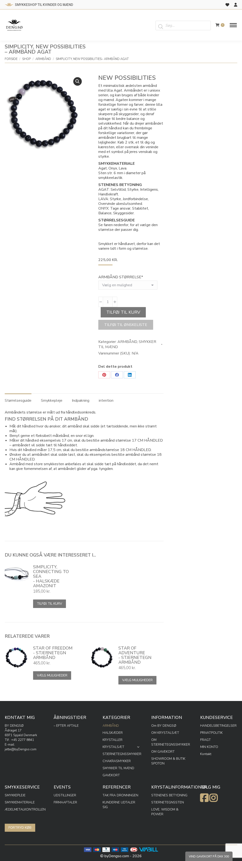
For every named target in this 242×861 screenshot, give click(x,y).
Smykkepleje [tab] (51, 400)
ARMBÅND (127, 341)
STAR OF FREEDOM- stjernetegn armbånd (53, 653)
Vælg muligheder (52, 675)
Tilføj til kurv (123, 312)
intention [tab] (106, 400)
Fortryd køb (20, 827)
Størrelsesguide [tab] (18, 400)
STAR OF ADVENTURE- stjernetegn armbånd (134, 655)
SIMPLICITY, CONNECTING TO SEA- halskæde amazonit (51, 576)
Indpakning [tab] (80, 400)
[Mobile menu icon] (233, 25)
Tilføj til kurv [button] (49, 603)
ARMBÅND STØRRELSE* (120, 277)
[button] (77, 81)
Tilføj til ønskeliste (125, 324)
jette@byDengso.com (20, 749)
